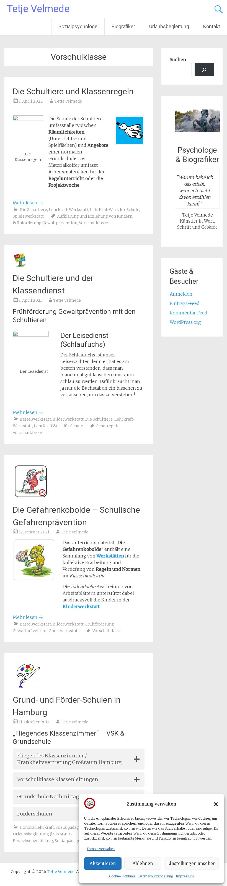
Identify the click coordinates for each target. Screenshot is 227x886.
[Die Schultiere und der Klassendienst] (20, 266)
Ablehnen (143, 863)
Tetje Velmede (38, 9)
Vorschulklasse (93, 222)
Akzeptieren (103, 863)
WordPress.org (185, 322)
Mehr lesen (28, 202)
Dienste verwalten (101, 849)
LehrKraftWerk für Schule (114, 209)
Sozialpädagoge (71, 827)
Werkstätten (110, 556)
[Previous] (24, 560)
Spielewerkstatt (28, 216)
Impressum (185, 876)
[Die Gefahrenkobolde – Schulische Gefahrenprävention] (31, 497)
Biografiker (123, 26)
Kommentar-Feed (188, 313)
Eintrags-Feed (185, 303)
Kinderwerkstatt (81, 606)
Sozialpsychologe (77, 26)
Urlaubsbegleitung (169, 26)
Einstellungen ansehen (191, 863)
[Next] (42, 560)
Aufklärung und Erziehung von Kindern (94, 216)
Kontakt (211, 26)
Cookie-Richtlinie (122, 876)
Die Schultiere (33, 209)
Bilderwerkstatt (68, 419)
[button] (216, 804)
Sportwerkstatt (64, 630)
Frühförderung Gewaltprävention (45, 222)
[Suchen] (204, 69)
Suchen (178, 59)
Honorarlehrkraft (37, 827)
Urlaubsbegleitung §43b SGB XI (43, 834)
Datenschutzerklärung (155, 876)
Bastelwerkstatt (35, 419)
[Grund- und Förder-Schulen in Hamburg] (26, 687)
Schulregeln (108, 425)
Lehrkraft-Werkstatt (68, 209)
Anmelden (181, 294)
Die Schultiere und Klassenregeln (73, 91)
